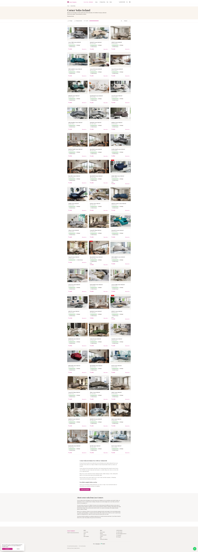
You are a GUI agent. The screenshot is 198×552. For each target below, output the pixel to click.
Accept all (7, 548)
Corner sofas (86, 532)
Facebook (119, 535)
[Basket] (130, 2)
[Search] (127, 2)
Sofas (96, 2)
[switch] (68, 20)
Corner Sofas (88, 2)
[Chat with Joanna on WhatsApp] (194, 548)
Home (68, 5)
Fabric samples (86, 536)
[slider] (89, 20)
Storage (71, 20)
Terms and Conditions (103, 539)
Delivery (101, 533)
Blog (101, 537)
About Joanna (102, 532)
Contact (101, 536)
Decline (18, 548)
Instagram (119, 536)
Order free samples (85, 489)
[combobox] (125, 21)
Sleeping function (79, 20)
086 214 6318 (120, 532)
